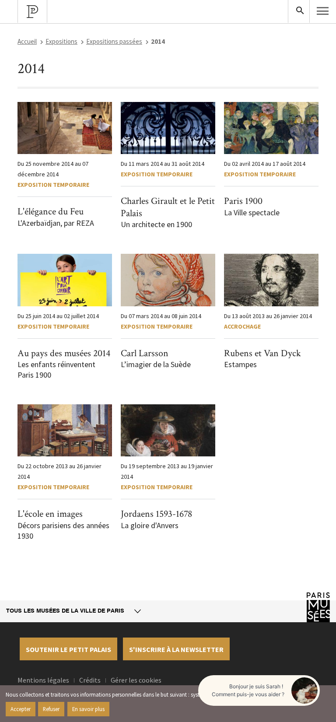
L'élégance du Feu (51, 211)
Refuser (51, 708)
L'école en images (50, 514)
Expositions (61, 41)
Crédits (90, 680)
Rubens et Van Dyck (262, 353)
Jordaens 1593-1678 (156, 514)
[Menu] (323, 11)
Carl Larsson (144, 353)
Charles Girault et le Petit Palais (168, 207)
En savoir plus (88, 708)
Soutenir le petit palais (68, 649)
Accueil (27, 41)
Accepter (20, 708)
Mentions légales (43, 680)
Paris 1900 (243, 201)
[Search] (299, 11)
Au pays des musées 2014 (64, 353)
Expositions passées (114, 41)
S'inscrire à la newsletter (176, 649)
